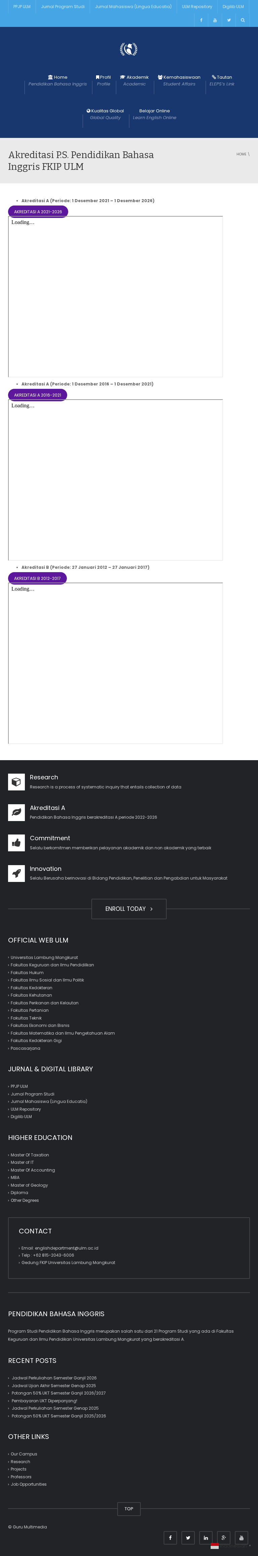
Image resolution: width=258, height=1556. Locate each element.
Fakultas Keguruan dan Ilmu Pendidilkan (52, 965)
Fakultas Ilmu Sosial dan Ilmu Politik (47, 980)
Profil (104, 80)
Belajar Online (154, 114)
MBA (15, 1177)
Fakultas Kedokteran (31, 988)
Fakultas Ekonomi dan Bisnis (40, 1025)
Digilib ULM (233, 6)
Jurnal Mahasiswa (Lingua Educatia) (133, 6)
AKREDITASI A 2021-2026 (38, 212)
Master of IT (22, 1162)
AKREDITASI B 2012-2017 (37, 578)
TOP (129, 1509)
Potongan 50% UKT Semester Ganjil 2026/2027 (59, 1393)
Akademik (136, 80)
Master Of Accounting (33, 1170)
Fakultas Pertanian (30, 1010)
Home (58, 80)
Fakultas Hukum (27, 972)
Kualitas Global (107, 114)
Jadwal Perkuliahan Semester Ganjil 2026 (54, 1378)
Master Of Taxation (30, 1155)
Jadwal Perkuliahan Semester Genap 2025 (55, 1408)
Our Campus (24, 1454)
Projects (19, 1469)
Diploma (19, 1192)
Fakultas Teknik (26, 1018)
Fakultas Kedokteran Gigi (36, 1040)
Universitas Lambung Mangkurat (44, 957)
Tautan (222, 80)
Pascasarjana (25, 1048)
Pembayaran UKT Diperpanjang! (44, 1401)
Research (20, 1462)
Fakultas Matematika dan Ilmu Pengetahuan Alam (63, 1033)
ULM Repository (197, 6)
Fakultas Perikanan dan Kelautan (45, 1003)
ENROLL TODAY (127, 909)
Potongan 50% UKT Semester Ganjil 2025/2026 (59, 1416)
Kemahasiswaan (182, 80)
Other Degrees (25, 1200)
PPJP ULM (22, 6)
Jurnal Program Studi (63, 6)
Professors (21, 1477)
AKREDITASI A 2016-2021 (37, 395)
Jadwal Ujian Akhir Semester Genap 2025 (54, 1385)
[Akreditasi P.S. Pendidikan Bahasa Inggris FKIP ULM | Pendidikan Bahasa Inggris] (129, 49)
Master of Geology (29, 1185)
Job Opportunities (29, 1484)
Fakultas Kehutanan (31, 995)
